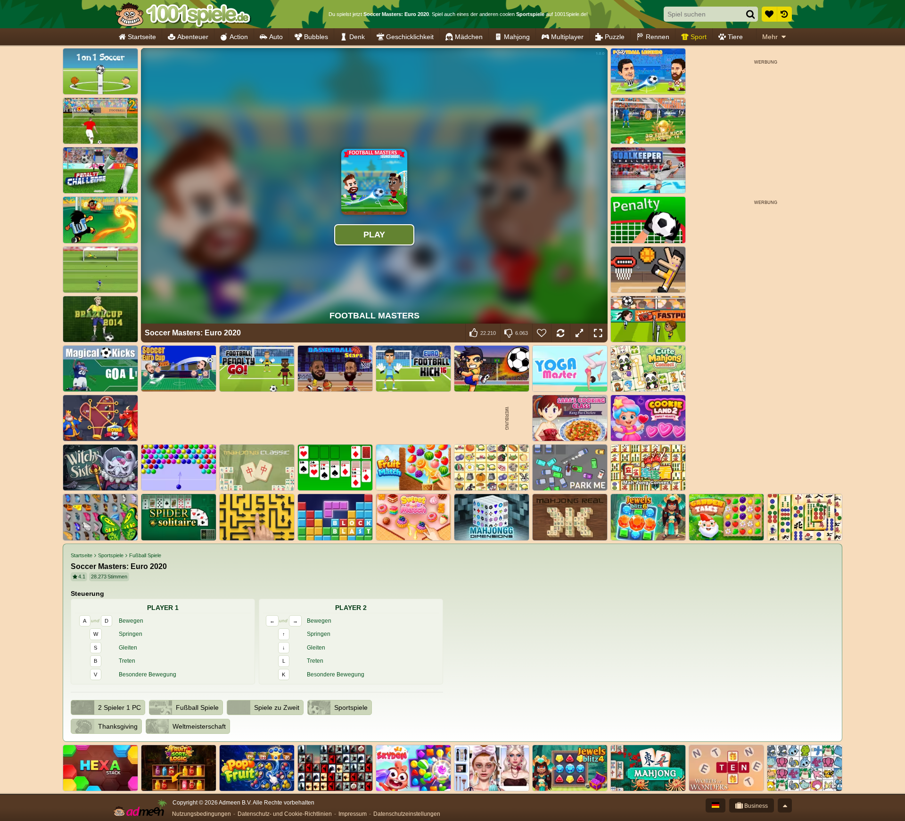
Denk (357, 37)
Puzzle (615, 37)
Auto (276, 37)
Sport (699, 37)
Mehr (770, 37)
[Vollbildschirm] (598, 333)
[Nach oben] (785, 805)
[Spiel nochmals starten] (560, 333)
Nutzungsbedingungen (201, 814)
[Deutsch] (715, 805)
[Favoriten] (769, 14)
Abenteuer (192, 37)
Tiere (735, 37)
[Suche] (750, 14)
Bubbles (316, 37)
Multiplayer (567, 37)
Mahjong (517, 37)
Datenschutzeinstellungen (406, 814)
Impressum (352, 814)
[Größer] (579, 333)
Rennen (657, 37)
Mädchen (469, 37)
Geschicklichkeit (410, 37)
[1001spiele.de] (182, 14)
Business (755, 806)
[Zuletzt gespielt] (784, 14)
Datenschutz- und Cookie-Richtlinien (285, 814)
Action (239, 37)
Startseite (142, 37)
